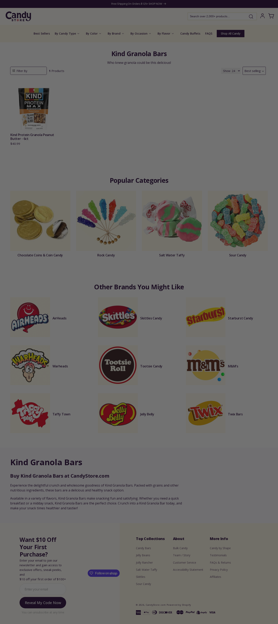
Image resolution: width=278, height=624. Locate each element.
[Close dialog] (180, 269)
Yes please (139, 340)
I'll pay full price (139, 351)
